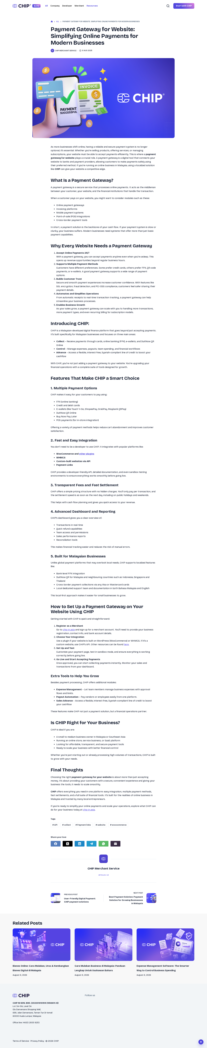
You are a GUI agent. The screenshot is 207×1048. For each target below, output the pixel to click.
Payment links (83, 825)
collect (66, 825)
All (46, 6)
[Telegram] (91, 844)
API (54, 825)
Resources (92, 6)
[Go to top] (200, 1041)
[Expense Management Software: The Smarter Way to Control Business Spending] (165, 944)
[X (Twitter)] (68, 844)
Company (55, 6)
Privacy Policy (37, 1041)
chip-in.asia (69, 629)
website (100, 825)
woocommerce (118, 825)
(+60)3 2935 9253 (31, 1022)
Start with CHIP (184, 6)
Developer (67, 6)
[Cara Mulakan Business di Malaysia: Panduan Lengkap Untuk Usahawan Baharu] (103, 944)
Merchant (79, 6)
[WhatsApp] (103, 844)
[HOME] (52, 22)
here (126, 644)
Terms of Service (21, 1041)
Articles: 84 (103, 875)
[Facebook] (56, 844)
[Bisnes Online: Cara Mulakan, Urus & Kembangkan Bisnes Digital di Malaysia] (41, 944)
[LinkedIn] (79, 844)
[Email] (115, 844)
